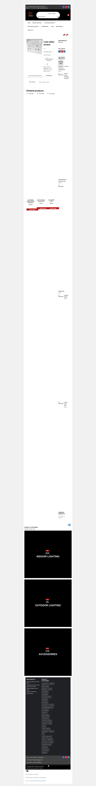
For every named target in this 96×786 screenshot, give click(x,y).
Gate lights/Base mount (47, 707)
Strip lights (44, 741)
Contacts (30, 30)
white (48, 71)
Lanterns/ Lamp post (46, 720)
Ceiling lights (45, 691)
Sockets (50, 68)
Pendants (51, 731)
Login (64, 15)
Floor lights (44, 704)
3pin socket (49, 69)
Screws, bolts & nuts (46, 736)
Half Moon (44, 712)
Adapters (52, 683)
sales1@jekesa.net (43, 8)
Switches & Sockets (33, 26)
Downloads (29, 762)
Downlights (44, 699)
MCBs (50, 723)
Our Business (41, 757)
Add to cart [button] (33, 206)
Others (43, 726)
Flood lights (44, 702)
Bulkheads (44, 689)
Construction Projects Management (35, 759)
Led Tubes (44, 723)
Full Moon (51, 704)
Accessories (44, 26)
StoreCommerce (30, 768)
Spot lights (50, 739)
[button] (40, 41)
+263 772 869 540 (32, 8)
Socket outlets (29, 693)
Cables (50, 689)
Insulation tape (45, 718)
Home (29, 22)
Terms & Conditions (37, 762)
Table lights (44, 747)
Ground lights (45, 710)
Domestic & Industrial (31, 691)
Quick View (32, 209)
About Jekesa (34, 757)
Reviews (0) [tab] (49, 75)
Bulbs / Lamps (45, 686)
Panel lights (44, 731)
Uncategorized (45, 749)
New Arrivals (59, 26)
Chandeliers (45, 694)
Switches (51, 741)
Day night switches (46, 696)
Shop (52, 26)
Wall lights (44, 752)
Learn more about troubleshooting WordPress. (35, 780)
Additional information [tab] (35, 75)
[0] (63, 35)
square (45, 71)
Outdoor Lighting (49, 22)
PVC (43, 734)
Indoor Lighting (36, 22)
